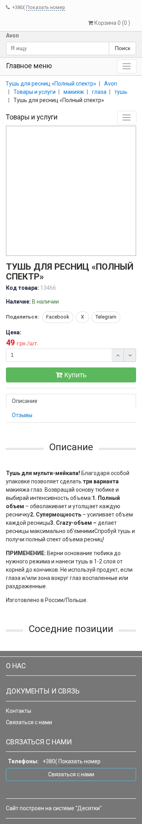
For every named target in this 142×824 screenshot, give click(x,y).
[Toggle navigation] (126, 66)
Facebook (57, 317)
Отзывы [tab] (22, 415)
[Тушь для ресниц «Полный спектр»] (71, 191)
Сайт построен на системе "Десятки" (54, 808)
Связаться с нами (29, 722)
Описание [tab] (24, 401)
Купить (74, 375)
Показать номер (45, 7)
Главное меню (29, 66)
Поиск (122, 48)
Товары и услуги (32, 117)
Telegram (105, 317)
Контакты (18, 711)
